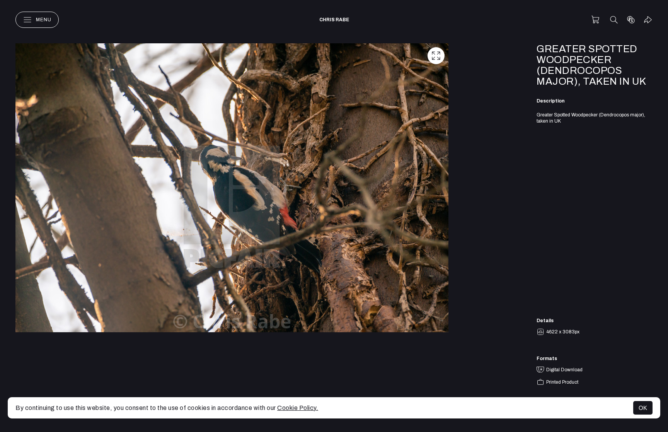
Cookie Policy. (297, 408)
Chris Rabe (334, 19)
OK (643, 408)
